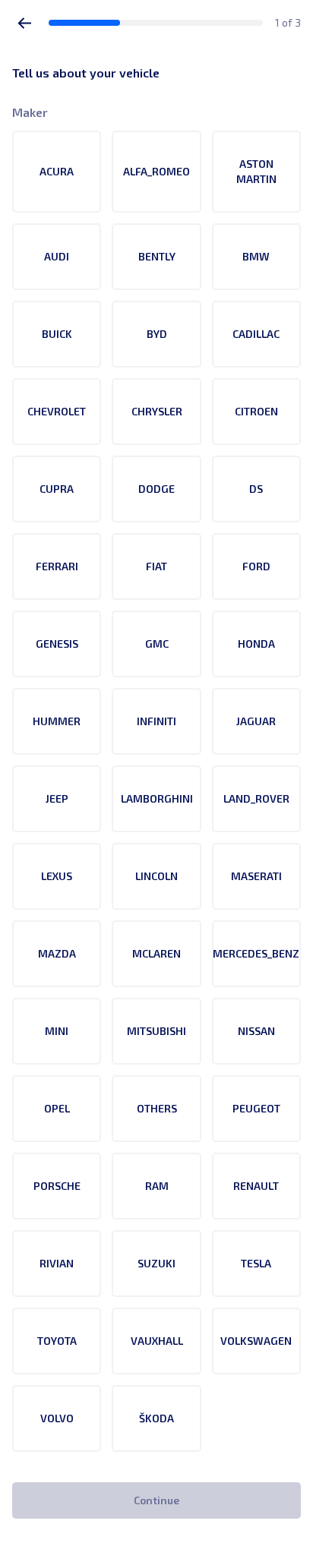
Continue (156, 1500)
